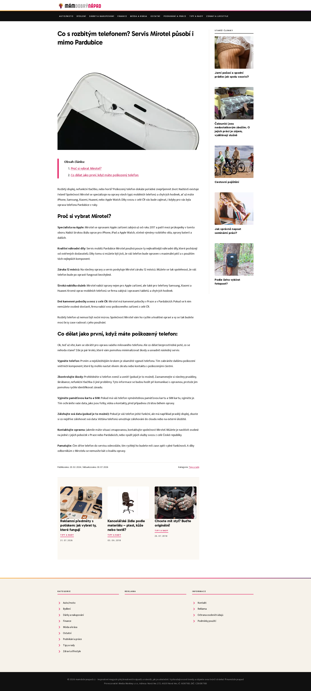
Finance (122, 16)
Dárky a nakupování (101, 16)
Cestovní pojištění (227, 182)
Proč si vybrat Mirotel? (86, 168)
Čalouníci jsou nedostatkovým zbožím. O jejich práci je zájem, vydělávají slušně (232, 129)
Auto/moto (66, 16)
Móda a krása (138, 16)
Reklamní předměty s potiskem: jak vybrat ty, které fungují (78, 525)
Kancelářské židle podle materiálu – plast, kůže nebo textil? (126, 525)
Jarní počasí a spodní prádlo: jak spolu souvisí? (232, 74)
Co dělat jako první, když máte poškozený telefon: (105, 175)
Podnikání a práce (175, 16)
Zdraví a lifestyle (217, 16)
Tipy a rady (196, 16)
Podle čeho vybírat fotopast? (227, 281)
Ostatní (155, 16)
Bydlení (81, 16)
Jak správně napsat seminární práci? (228, 231)
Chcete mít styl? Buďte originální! (173, 523)
